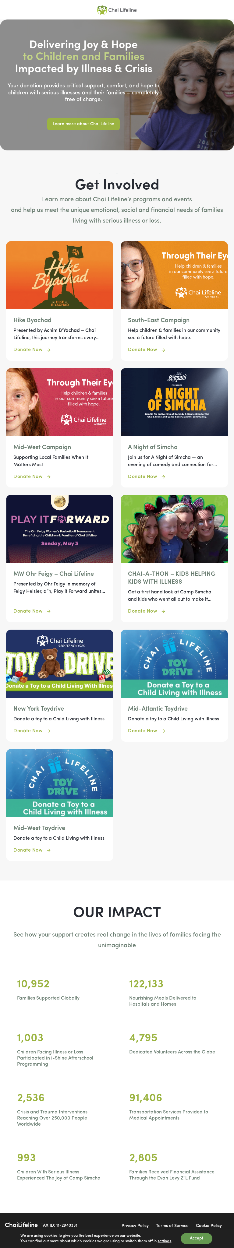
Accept (196, 1238)
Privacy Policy (135, 1226)
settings (164, 1241)
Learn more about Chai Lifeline (83, 124)
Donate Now (28, 349)
